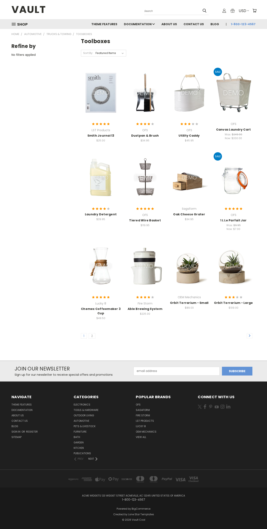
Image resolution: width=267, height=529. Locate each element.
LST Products (145, 421)
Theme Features (104, 24)
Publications (82, 453)
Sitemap (16, 437)
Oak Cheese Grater (189, 214)
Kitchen (79, 448)
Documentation (138, 24)
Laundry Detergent (101, 214)
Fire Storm (143, 415)
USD (242, 10)
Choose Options (101, 100)
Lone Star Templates (141, 514)
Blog (214, 24)
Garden (79, 442)
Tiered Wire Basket (145, 220)
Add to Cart (145, 100)
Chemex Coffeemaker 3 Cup (101, 311)
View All (141, 437)
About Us (169, 24)
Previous (256, 516)
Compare (99, 92)
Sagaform (143, 410)
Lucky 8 (141, 426)
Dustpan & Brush (145, 135)
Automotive (81, 421)
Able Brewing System (145, 309)
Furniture (80, 431)
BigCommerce (141, 508)
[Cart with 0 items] (254, 11)
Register (32, 431)
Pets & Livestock (85, 426)
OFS (138, 404)
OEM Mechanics (146, 431)
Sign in (16, 431)
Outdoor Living (84, 415)
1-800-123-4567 (243, 24)
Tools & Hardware (86, 410)
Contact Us (194, 24)
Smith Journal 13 (100, 135)
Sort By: (88, 53)
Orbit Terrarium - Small (189, 303)
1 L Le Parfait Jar (233, 220)
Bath (77, 437)
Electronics (82, 404)
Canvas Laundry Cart (233, 129)
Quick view (100, 84)
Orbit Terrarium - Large (233, 303)
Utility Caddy (189, 135)
